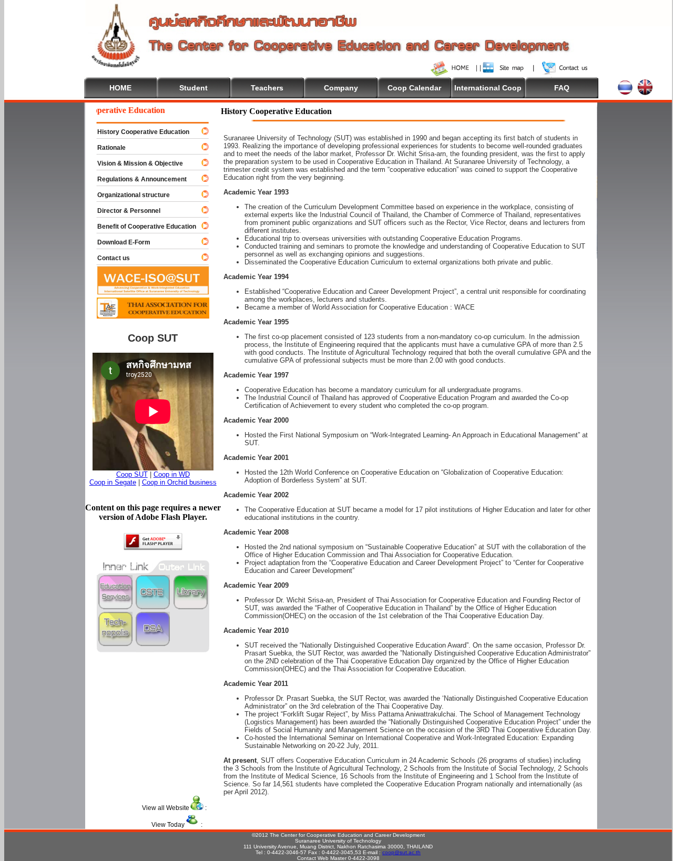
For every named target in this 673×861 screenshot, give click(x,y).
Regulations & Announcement (137, 179)
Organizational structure (129, 195)
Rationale (107, 147)
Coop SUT (132, 474)
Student (193, 88)
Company (341, 88)
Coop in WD (172, 474)
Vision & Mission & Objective (135, 163)
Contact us (109, 258)
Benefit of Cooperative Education (142, 226)
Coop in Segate (112, 482)
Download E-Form (119, 242)
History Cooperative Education (138, 132)
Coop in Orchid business (179, 482)
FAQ (561, 88)
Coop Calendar (414, 88)
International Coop (488, 88)
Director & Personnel (124, 210)
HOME (120, 88)
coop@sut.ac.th (401, 852)
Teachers (267, 88)
